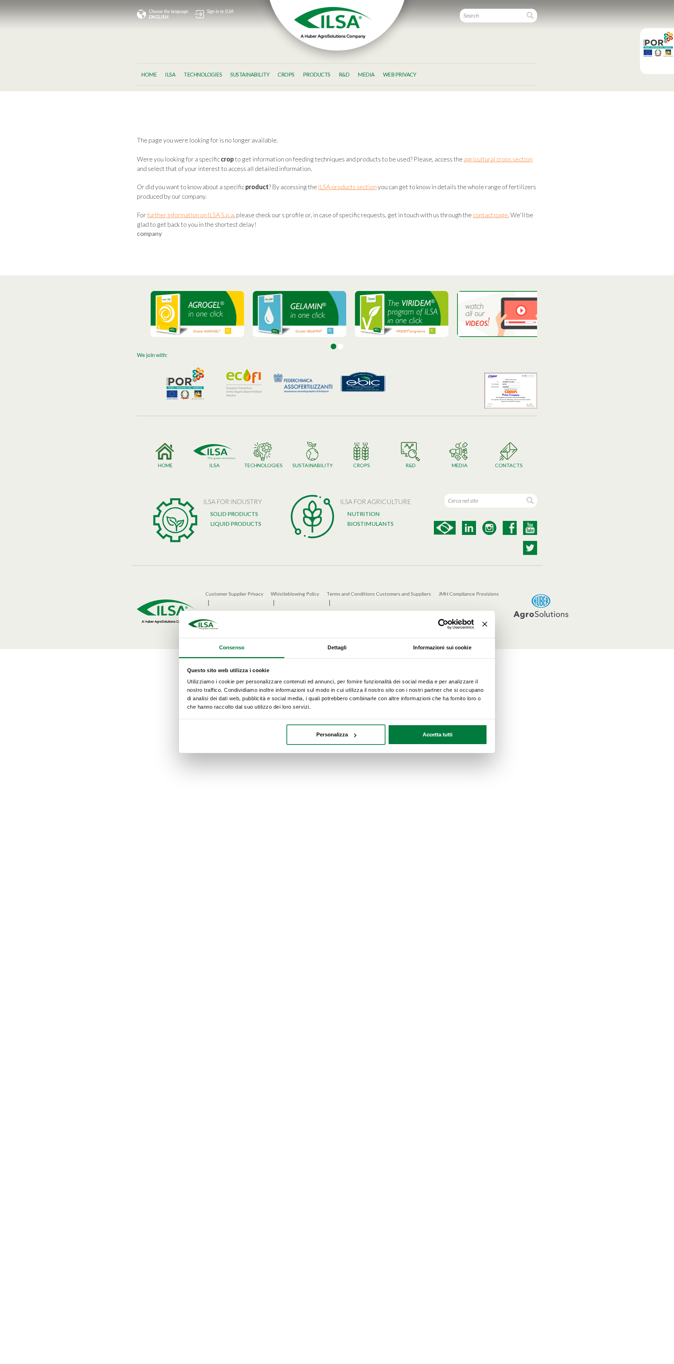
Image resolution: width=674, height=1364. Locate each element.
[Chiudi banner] (484, 624)
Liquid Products (235, 523)
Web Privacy (399, 74)
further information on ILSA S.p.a (190, 215)
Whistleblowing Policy (295, 594)
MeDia (366, 74)
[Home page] (332, 23)
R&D (344, 74)
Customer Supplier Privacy (234, 594)
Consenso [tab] (231, 647)
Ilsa (170, 74)
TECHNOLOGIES (203, 74)
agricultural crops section (498, 159)
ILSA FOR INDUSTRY (232, 501)
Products (316, 74)
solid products (234, 513)
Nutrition (363, 513)
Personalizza (332, 734)
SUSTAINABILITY (249, 74)
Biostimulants (370, 523)
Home (149, 74)
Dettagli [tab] (337, 647)
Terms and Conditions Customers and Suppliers (378, 594)
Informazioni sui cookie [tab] (442, 647)
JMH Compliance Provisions (468, 594)
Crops (286, 74)
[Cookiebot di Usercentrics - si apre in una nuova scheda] (443, 624)
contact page (490, 215)
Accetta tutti (437, 734)
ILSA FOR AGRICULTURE (375, 501)
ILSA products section (347, 187)
